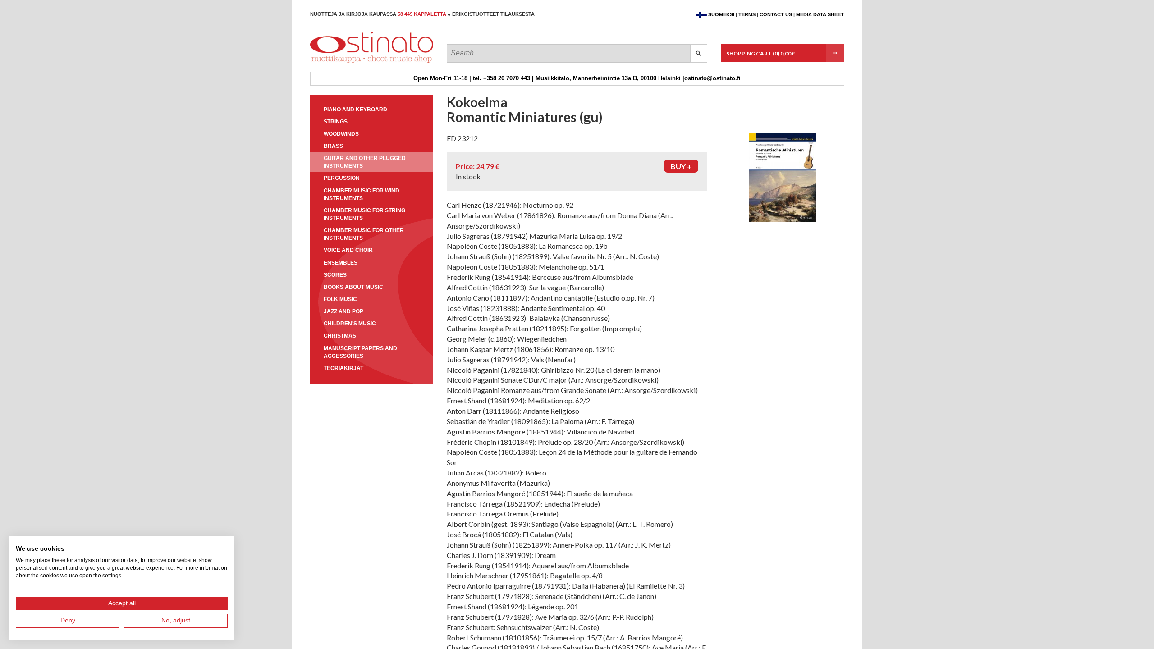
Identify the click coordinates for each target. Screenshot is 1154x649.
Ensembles (340, 263)
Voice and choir (348, 250)
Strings (336, 122)
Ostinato (350, 62)
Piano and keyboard (355, 109)
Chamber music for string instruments (364, 214)
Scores (335, 275)
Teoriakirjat (343, 368)
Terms (747, 14)
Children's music (350, 323)
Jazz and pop (343, 311)
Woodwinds (341, 134)
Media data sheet (820, 14)
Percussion (342, 178)
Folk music (340, 299)
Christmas (340, 336)
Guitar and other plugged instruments (365, 162)
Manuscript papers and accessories (360, 352)
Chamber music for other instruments (364, 234)
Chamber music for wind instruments (361, 194)
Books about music (353, 287)
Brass (333, 146)
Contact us (776, 14)
